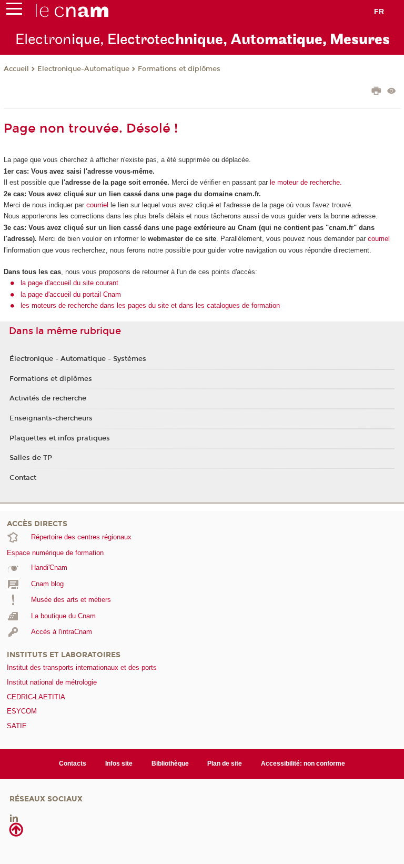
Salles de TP (30, 458)
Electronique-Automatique (83, 69)
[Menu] (14, 11)
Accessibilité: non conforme (303, 763)
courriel (97, 205)
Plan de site (224, 763)
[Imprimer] (376, 92)
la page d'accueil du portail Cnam (71, 294)
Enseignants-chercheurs (51, 418)
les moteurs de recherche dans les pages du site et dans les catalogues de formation (150, 305)
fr (379, 11)
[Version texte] (391, 92)
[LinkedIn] (13, 818)
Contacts (72, 763)
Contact (22, 478)
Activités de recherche (47, 398)
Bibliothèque (170, 763)
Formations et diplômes (179, 69)
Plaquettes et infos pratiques (59, 438)
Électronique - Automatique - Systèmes (77, 359)
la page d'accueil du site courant (69, 283)
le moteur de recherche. (305, 182)
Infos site (119, 763)
